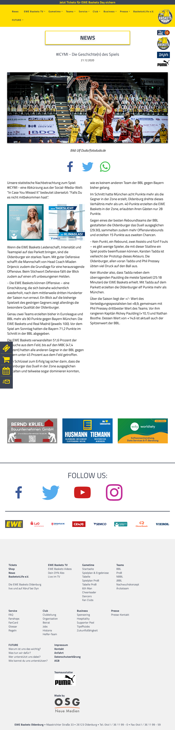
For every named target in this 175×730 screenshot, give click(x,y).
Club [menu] (95, 11)
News (15, 11)
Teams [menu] (69, 11)
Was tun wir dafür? (20, 653)
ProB (119, 573)
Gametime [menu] (55, 11)
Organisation (50, 619)
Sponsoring (83, 615)
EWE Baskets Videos (60, 569)
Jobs (45, 626)
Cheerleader (89, 592)
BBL (118, 569)
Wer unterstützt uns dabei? (25, 657)
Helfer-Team (50, 634)
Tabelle (86, 576)
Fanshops (14, 619)
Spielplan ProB (90, 580)
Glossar (13, 626)
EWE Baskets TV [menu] (33, 11)
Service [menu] (83, 11)
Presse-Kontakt (120, 615)
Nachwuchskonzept (127, 584)
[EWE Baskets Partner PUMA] (68, 680)
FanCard (13, 622)
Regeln (13, 630)
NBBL (119, 576)
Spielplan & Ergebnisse (95, 573)
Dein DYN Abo (56, 573)
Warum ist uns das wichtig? (25, 649)
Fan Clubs (87, 600)
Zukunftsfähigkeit (87, 630)
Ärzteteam (122, 588)
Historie (47, 630)
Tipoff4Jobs (83, 626)
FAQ (11, 615)
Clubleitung (49, 615)
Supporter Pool (85, 622)
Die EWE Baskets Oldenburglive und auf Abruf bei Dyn (25, 586)
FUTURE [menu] (16, 20)
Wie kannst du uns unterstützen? (28, 661)
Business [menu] (109, 11)
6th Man (87, 588)
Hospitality (83, 619)
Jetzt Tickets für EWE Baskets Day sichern (87, 2)
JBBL (119, 580)
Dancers (87, 596)
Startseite (88, 569)
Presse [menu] (124, 11)
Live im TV (54, 576)
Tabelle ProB (89, 584)
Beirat (46, 622)
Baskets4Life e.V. (143, 11)
